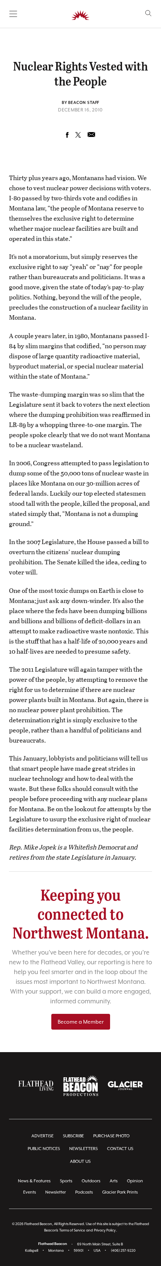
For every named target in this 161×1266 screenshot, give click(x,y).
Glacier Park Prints (120, 1192)
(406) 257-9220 (123, 1250)
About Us (80, 1161)
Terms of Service (72, 1230)
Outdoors (91, 1181)
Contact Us (120, 1148)
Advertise (42, 1136)
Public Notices (44, 1148)
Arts (114, 1181)
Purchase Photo (111, 1136)
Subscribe (73, 1136)
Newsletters (83, 1148)
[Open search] (148, 13)
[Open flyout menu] (13, 14)
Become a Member (81, 1022)
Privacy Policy (105, 1230)
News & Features (34, 1181)
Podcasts (84, 1192)
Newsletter (55, 1192)
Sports (66, 1181)
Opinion (135, 1181)
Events (29, 1192)
